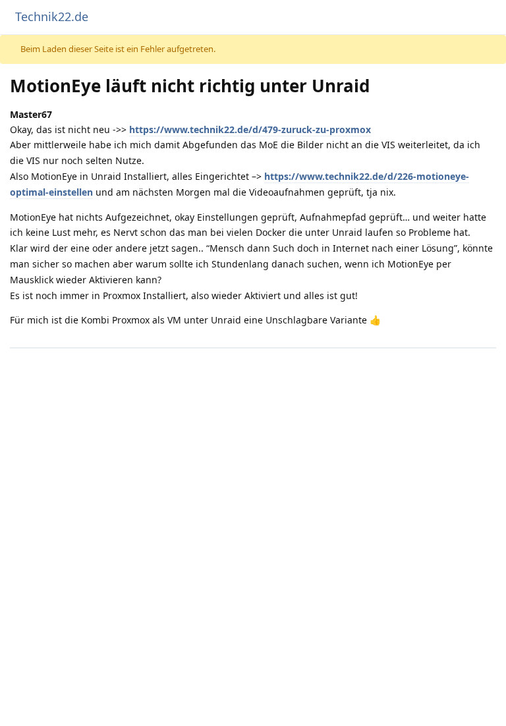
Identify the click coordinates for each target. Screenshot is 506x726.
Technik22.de (51, 16)
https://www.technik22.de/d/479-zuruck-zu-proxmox (250, 129)
